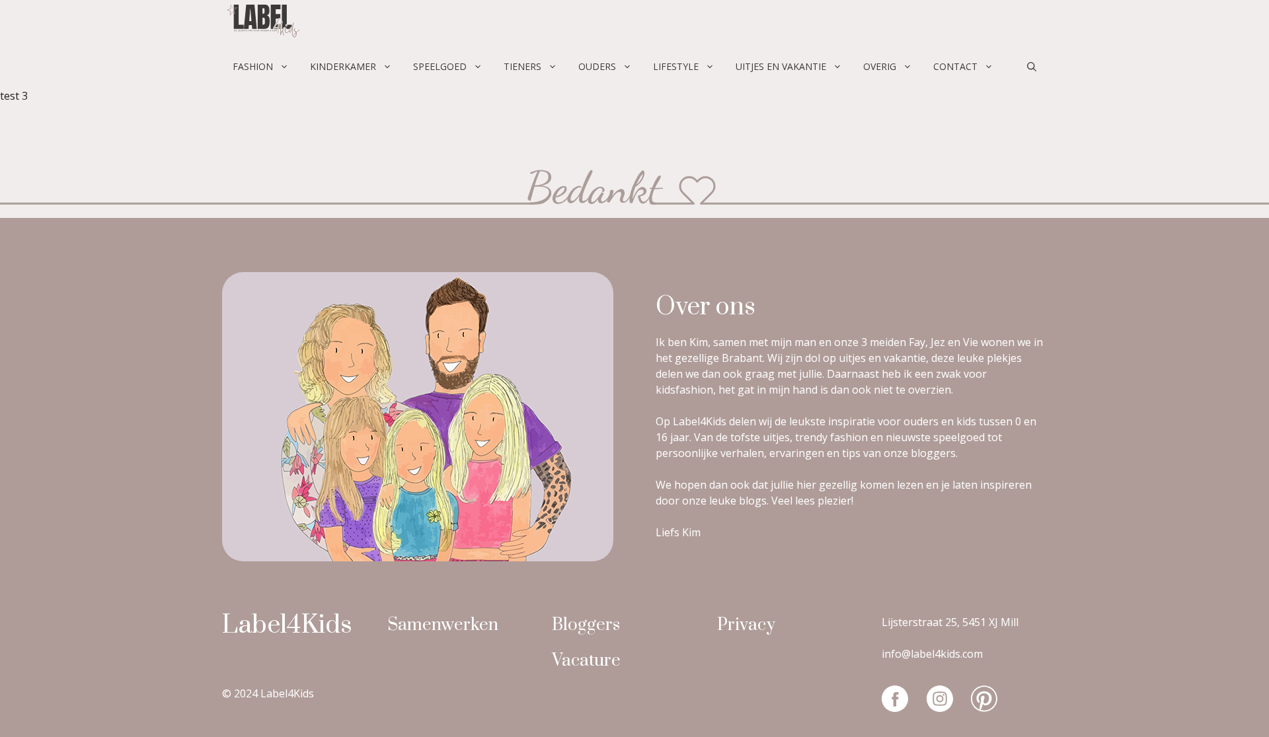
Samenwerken (442, 625)
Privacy (746, 625)
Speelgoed (440, 66)
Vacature (586, 661)
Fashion (253, 66)
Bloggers (586, 625)
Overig (879, 66)
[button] (1032, 67)
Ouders (597, 66)
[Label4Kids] (261, 23)
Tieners (522, 66)
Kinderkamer (343, 66)
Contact (955, 66)
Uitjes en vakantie (781, 66)
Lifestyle (676, 66)
